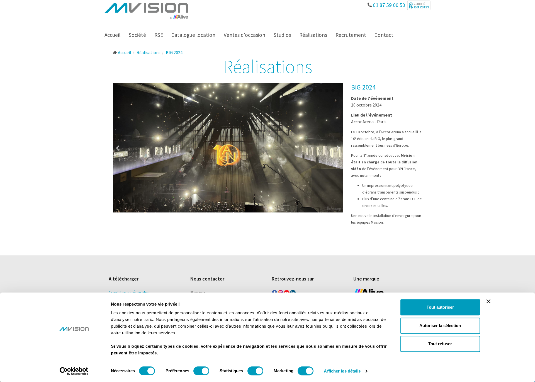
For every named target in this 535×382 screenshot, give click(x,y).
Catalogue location (193, 35)
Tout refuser (440, 343)
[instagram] (280, 291)
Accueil (112, 35)
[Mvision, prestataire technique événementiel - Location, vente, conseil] (146, 10)
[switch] (201, 370)
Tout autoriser (440, 307)
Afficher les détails (342, 371)
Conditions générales (129, 292)
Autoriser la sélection (440, 325)
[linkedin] (293, 291)
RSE (158, 35)
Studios (282, 35)
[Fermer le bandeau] (488, 301)
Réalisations (313, 35)
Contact (383, 35)
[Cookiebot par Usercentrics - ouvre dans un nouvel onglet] (74, 371)
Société (137, 35)
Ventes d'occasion (244, 35)
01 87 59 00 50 (388, 4)
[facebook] (274, 291)
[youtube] (287, 291)
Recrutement (350, 35)
